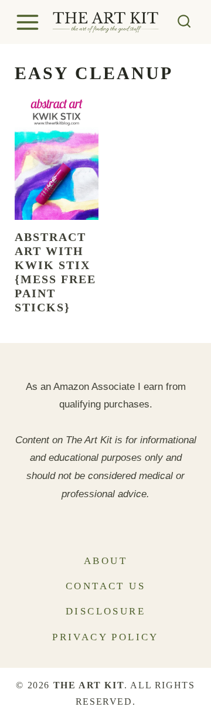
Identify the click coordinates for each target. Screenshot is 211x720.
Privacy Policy (105, 637)
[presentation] (56, 157)
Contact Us (105, 586)
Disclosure (105, 611)
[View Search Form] (184, 22)
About (105, 560)
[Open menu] (29, 22)
